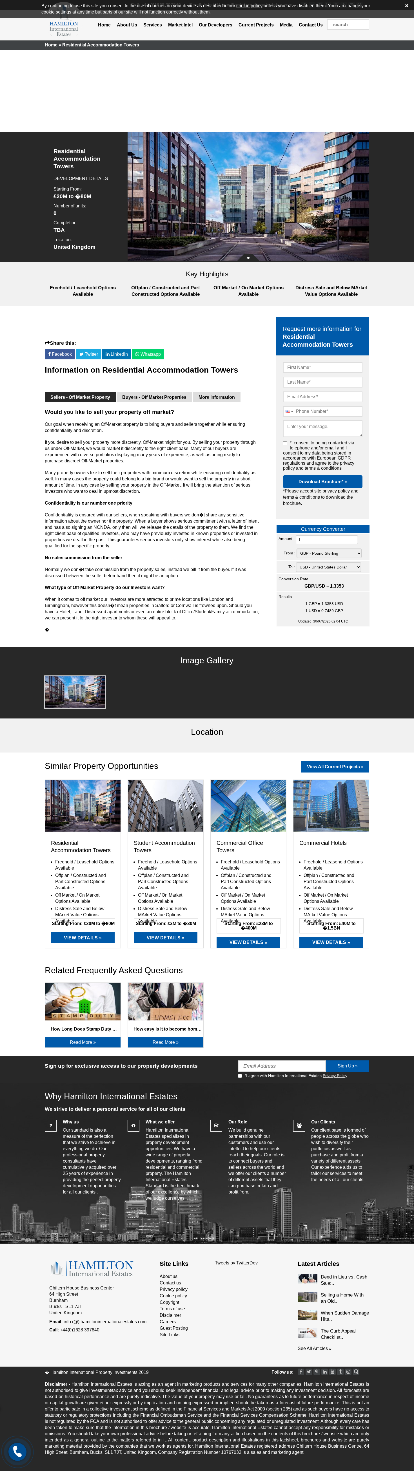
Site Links (169, 1334)
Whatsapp (150, 354)
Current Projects (256, 25)
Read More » (83, 1042)
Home (104, 25)
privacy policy (336, 491)
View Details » (83, 937)
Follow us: (282, 1372)
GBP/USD (314, 586)
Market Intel (180, 25)
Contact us (170, 1282)
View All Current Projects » (335, 766)
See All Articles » (314, 1348)
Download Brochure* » (323, 481)
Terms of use (172, 1308)
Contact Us (311, 25)
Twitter (91, 354)
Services (152, 25)
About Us (127, 25)
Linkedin (119, 354)
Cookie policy (173, 1295)
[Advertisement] (207, 89)
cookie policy (249, 5)
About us (168, 1276)
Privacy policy (174, 1289)
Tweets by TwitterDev (236, 1262)
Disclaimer (170, 1315)
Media (286, 25)
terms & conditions (323, 468)
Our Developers (215, 25)
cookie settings (56, 12)
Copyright (169, 1302)
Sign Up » (348, 1065)
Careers (168, 1321)
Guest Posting (174, 1328)
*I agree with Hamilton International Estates (296, 1075)
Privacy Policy (335, 1075)
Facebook (61, 354)
